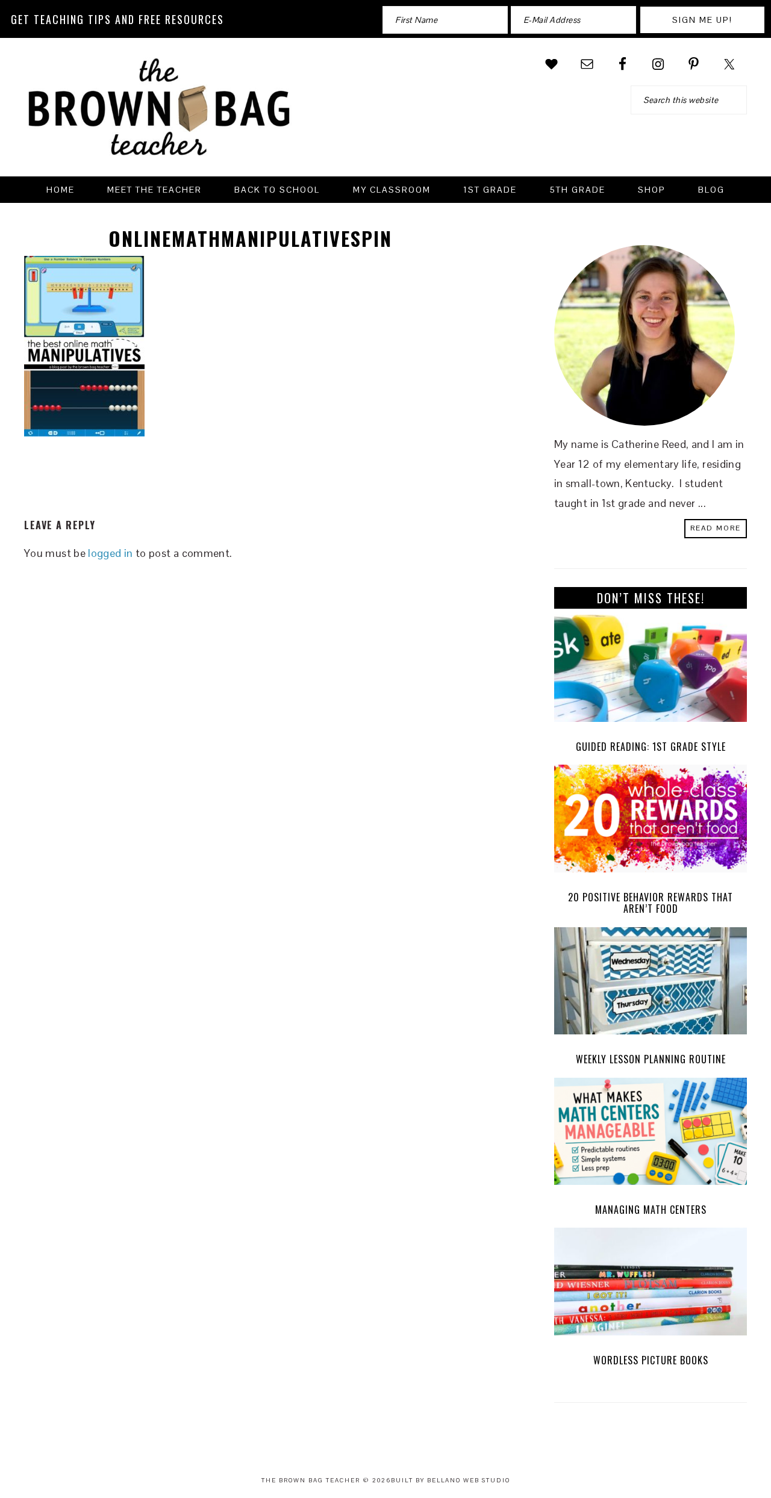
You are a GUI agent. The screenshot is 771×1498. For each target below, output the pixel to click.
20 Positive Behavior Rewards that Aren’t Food (650, 903)
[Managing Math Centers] (650, 1135)
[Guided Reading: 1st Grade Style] (650, 672)
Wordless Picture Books (650, 1360)
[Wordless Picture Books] (650, 1284)
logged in (110, 553)
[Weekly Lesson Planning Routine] (650, 984)
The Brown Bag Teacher (159, 114)
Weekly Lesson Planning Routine (651, 1059)
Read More (715, 528)
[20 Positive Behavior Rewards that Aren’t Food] (650, 821)
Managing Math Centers (651, 1209)
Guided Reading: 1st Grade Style (651, 746)
